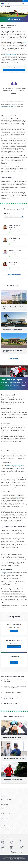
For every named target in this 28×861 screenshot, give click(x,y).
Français (2, 851)
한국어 (2, 852)
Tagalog (11, 838)
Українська (12, 840)
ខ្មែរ (10, 845)
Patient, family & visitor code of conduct (9, 825)
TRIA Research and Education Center (8, 813)
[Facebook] (4, 800)
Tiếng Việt (3, 841)
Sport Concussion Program (9, 54)
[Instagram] (7, 800)
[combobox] (11, 216)
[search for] (22, 216)
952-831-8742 (4, 796)
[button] (25, 1)
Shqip (11, 851)
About (2, 806)
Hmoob (2, 840)
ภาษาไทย (21, 843)
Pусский (2, 843)
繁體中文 (2, 842)
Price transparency (5, 827)
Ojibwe (21, 851)
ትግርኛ (21, 852)
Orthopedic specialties (6, 6)
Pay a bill (2, 823)
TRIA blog (3, 809)
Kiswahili (21, 848)
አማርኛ (11, 842)
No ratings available (12, 242)
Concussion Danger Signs (7, 106)
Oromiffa (11, 841)
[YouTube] (10, 800)
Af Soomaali (3, 845)
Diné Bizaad (22, 846)
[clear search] (19, 216)
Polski (11, 847)
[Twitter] (2, 800)
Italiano (21, 841)
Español (2, 838)
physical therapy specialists (18, 497)
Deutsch (11, 846)
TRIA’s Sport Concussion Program (14, 465)
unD (11, 843)
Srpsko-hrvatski (13, 852)
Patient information (5, 820)
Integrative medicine (6, 572)
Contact (2, 808)
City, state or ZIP (7, 213)
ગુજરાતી (21, 838)
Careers (2, 811)
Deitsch (2, 848)
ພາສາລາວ (2, 847)
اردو (20, 840)
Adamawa (2, 846)
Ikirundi (21, 847)
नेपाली (20, 842)
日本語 (11, 848)
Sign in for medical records (6, 829)
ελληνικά (21, 845)
